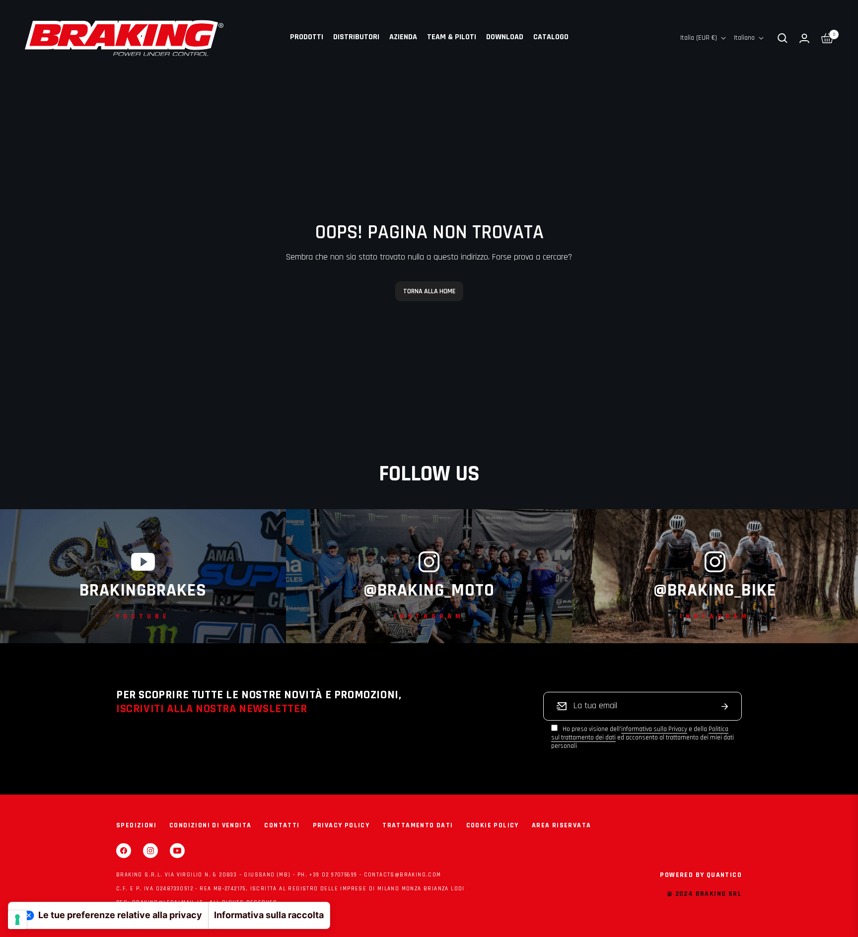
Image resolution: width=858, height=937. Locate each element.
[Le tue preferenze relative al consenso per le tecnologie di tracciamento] (17, 919)
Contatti (281, 825)
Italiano (744, 37)
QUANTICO (724, 874)
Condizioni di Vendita (210, 825)
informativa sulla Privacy (654, 729)
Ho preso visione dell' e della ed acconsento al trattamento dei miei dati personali (642, 737)
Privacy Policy (341, 825)
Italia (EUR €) (698, 37)
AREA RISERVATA (561, 825)
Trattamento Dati (417, 825)
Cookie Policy (492, 825)
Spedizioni (136, 825)
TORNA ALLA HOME (429, 291)
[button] (782, 38)
